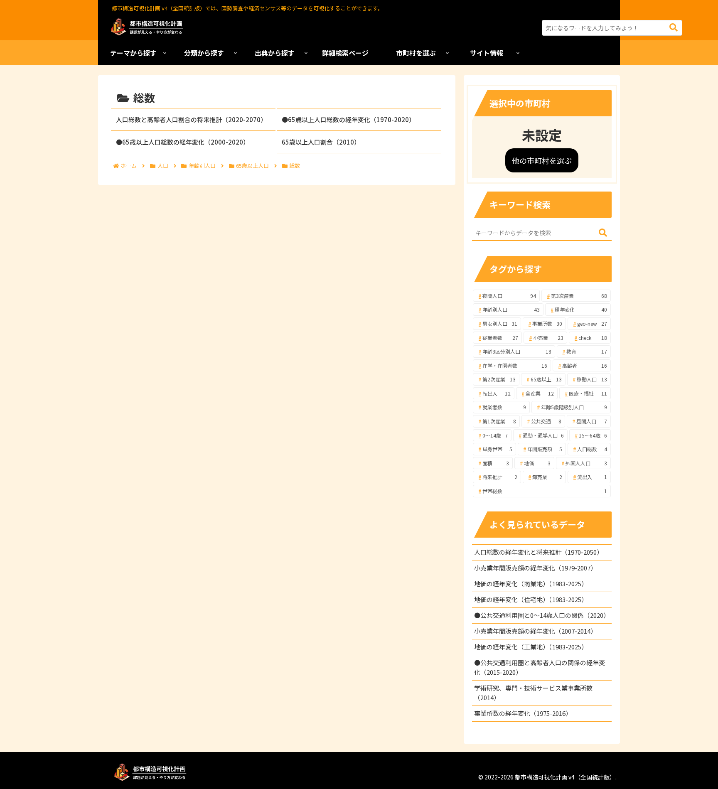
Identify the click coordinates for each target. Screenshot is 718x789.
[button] (673, 27)
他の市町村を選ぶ (542, 160)
